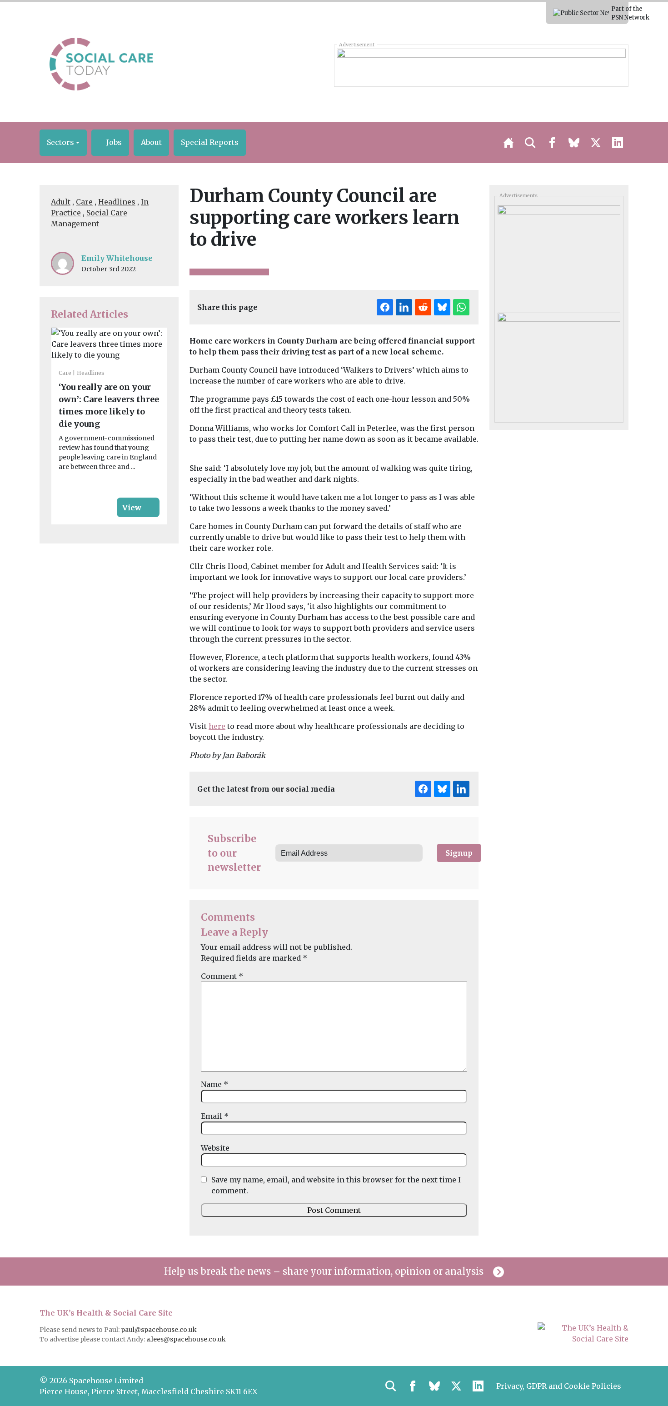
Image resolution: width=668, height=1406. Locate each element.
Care (84, 201)
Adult (60, 201)
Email (215, 1116)
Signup (459, 853)
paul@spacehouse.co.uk (159, 1330)
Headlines (116, 201)
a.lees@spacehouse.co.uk (186, 1339)
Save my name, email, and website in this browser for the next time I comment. (336, 1185)
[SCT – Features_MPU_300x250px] (559, 255)
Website (215, 1147)
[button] (63, 143)
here (217, 726)
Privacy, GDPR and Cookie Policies (558, 1386)
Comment (222, 976)
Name (214, 1084)
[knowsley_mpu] (559, 363)
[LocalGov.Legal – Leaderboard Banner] (481, 65)
